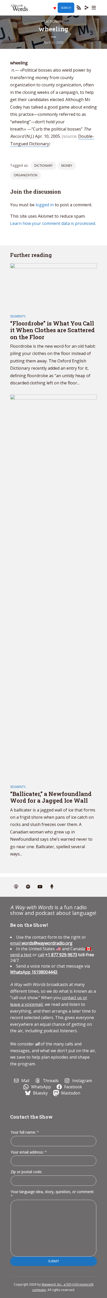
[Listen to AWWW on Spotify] (28, 887)
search (66, 8)
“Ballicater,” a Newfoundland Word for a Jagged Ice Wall (51, 797)
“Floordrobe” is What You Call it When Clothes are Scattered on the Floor (52, 330)
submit (53, 1261)
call (41, 955)
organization (25, 175)
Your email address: (29, 1152)
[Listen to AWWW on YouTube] (40, 887)
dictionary (43, 165)
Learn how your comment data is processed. (53, 223)
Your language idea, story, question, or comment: (52, 1193)
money (66, 165)
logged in (45, 205)
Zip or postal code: (26, 1171)
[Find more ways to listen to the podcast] (52, 887)
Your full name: (25, 1132)
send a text (20, 955)
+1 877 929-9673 (61, 955)
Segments (17, 316)
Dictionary (53, 21)
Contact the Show (31, 1117)
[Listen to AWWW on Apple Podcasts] (16, 887)
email (41, 943)
